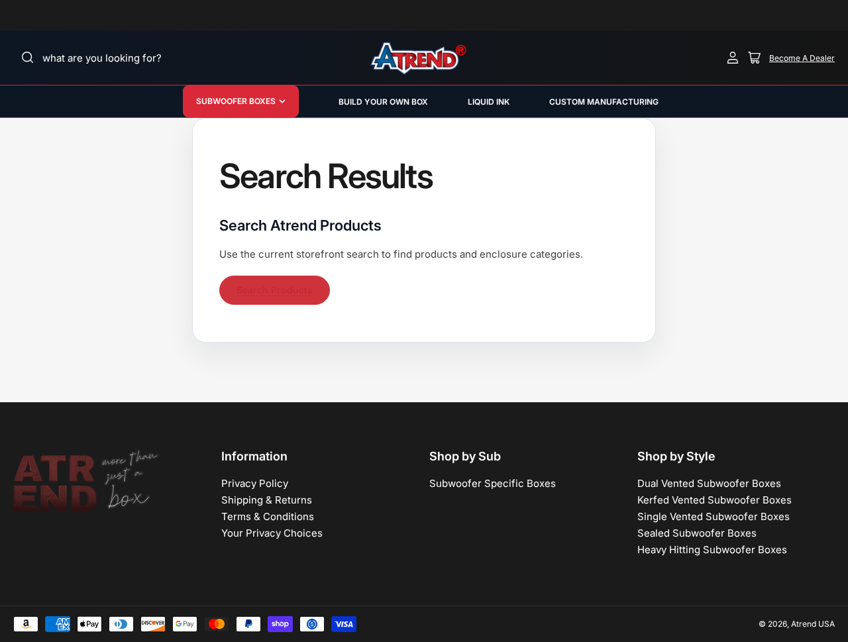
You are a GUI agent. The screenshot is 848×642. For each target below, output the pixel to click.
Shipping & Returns (266, 500)
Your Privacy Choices (272, 533)
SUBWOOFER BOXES (236, 101)
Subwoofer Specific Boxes (492, 483)
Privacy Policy (254, 483)
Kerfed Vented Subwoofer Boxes (714, 500)
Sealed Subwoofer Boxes (697, 533)
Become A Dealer (802, 58)
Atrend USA (813, 624)
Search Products (275, 289)
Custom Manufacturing (604, 102)
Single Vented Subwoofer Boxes (713, 516)
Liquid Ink (488, 102)
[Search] (27, 57)
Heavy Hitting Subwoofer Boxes (712, 549)
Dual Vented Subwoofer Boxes (709, 483)
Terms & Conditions (267, 516)
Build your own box (383, 102)
